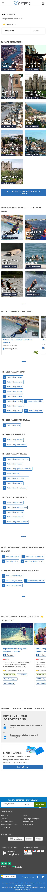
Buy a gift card (22, 767)
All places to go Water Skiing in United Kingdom (23, 192)
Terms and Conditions (9, 824)
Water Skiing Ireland (12, 561)
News (25, 816)
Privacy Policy (28, 824)
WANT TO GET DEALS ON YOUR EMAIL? (23, 800)
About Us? (4, 816)
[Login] (43, 3)
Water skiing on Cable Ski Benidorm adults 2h (17, 341)
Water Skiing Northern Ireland (34, 561)
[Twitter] (43, 877)
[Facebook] (37, 877)
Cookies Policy (6, 827)
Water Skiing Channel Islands (34, 556)
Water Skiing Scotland (12, 556)
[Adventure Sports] (22, 3)
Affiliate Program (7, 821)
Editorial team (28, 821)
